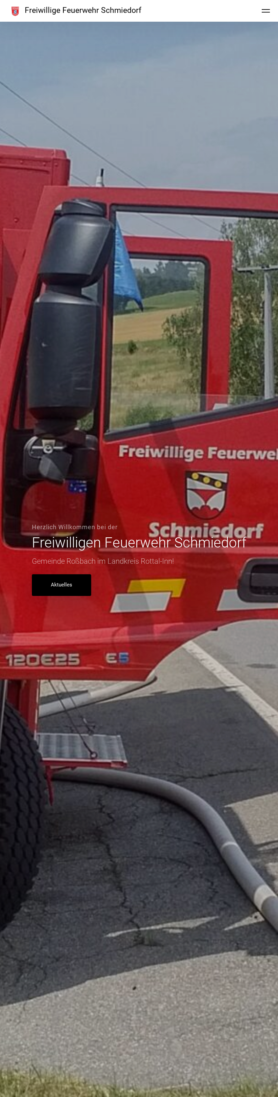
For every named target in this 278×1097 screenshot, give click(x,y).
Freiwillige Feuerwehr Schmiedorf (83, 10)
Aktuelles (61, 585)
